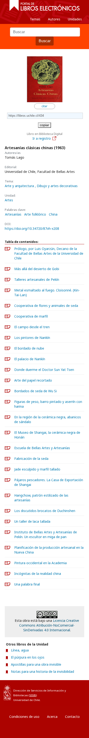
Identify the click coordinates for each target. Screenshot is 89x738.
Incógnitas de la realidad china (37, 573)
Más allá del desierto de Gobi (36, 269)
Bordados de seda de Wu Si (35, 391)
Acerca (52, 716)
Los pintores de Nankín (32, 337)
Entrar (14, 734)
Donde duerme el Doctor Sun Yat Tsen (44, 369)
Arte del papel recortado (33, 380)
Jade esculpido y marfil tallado (37, 469)
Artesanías (13, 214)
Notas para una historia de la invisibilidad (42, 671)
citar (44, 106)
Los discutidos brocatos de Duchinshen (44, 510)
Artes (9, 200)
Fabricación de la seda (31, 458)
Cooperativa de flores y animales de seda (46, 305)
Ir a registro (42, 138)
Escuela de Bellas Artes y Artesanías (42, 448)
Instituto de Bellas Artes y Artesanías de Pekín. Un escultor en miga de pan (45, 534)
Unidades (75, 19)
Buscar (45, 41)
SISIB (32, 695)
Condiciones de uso (24, 716)
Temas (35, 19)
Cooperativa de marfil (31, 316)
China (53, 214)
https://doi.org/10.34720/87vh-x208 (32, 228)
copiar (44, 125)
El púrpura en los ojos (27, 657)
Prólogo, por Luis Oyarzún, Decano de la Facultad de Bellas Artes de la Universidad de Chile (48, 253)
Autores (54, 19)
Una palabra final (27, 584)
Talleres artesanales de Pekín (36, 279)
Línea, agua (20, 650)
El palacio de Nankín (29, 359)
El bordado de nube (29, 348)
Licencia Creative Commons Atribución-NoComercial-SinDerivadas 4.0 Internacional (49, 625)
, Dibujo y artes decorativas (56, 186)
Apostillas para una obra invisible (36, 664)
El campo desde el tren (32, 327)
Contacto (72, 716)
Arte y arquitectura (20, 186)
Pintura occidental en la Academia (40, 563)
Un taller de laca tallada (32, 521)
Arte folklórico (35, 214)
